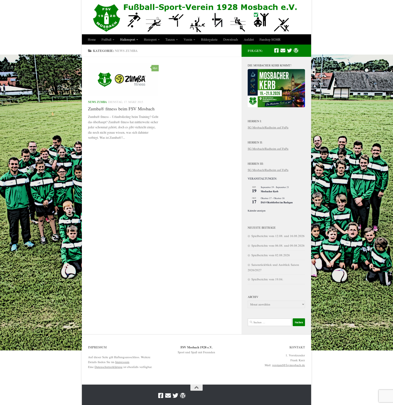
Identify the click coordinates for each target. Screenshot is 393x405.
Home (92, 39)
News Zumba (97, 102)
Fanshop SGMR (270, 39)
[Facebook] (276, 50)
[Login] (296, 50)
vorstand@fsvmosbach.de (288, 365)
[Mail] (282, 50)
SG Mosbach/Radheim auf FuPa (268, 127)
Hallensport (127, 39)
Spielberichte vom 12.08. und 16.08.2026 (278, 236)
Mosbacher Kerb (269, 191)
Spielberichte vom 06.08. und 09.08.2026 (278, 245)
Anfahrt (249, 39)
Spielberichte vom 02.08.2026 (270, 255)
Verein (188, 39)
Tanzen (170, 39)
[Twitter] (289, 50)
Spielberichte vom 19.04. (267, 279)
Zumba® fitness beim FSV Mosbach (121, 109)
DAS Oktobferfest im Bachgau (277, 202)
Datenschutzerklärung (109, 367)
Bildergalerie (209, 39)
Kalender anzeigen (256, 210)
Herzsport (150, 39)
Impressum (122, 362)
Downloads (230, 39)
